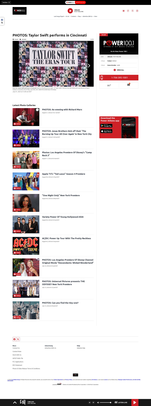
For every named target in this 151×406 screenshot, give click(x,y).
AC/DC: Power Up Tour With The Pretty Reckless (66, 238)
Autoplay (24, 39)
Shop (79, 16)
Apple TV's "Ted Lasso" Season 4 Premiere (63, 174)
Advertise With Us (87, 16)
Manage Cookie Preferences (125, 379)
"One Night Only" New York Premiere (61, 195)
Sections (5, 2)
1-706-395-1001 (119, 77)
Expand (16, 39)
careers (106, 379)
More (95, 16)
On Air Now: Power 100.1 (119, 51)
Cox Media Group (15, 379)
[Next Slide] (89, 65)
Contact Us (16, 348)
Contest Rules (17, 351)
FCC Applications (18, 362)
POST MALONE (78, 11)
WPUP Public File (18, 358)
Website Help (81, 348)
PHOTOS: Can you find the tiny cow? (60, 303)
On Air (67, 16)
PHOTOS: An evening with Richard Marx (62, 109)
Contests (73, 16)
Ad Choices (94, 379)
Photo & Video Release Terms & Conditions (26, 368)
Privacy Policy (68, 379)
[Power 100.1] (75, 2)
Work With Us (17, 355)
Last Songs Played (59, 16)
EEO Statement (17, 365)
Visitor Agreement (58, 379)
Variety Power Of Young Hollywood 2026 (62, 217)
